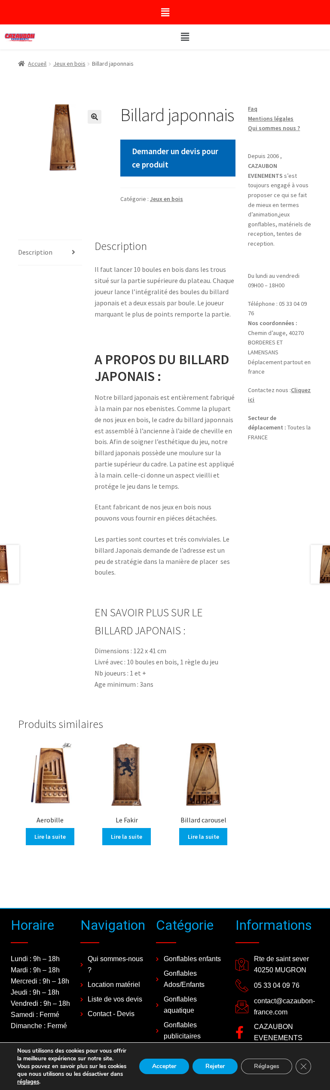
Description (35, 252)
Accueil (37, 63)
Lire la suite (50, 836)
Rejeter (215, 1066)
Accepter (164, 1066)
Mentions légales (270, 118)
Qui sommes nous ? (274, 128)
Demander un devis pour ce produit (175, 158)
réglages (28, 1082)
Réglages (266, 1066)
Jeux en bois (69, 63)
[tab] (50, 252)
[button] (165, 12)
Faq (252, 109)
